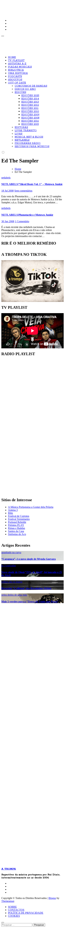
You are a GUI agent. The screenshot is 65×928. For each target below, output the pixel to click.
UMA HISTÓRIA (18, 73)
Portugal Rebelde (17, 522)
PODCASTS (15, 76)
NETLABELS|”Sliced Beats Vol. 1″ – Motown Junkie (31, 184)
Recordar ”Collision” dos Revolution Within (26, 588)
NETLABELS (22, 140)
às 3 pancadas (8, 565)
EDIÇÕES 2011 (29, 108)
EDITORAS (21, 127)
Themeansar (7, 901)
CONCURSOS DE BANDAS (31, 86)
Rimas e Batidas (16, 528)
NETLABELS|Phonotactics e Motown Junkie (27, 214)
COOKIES (14, 915)
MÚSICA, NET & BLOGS (29, 136)
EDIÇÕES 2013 (30, 101)
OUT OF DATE (17, 82)
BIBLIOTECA (16, 70)
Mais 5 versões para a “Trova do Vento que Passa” (29, 601)
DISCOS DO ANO (25, 89)
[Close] (2, 922)
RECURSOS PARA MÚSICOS (32, 146)
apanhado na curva (11, 552)
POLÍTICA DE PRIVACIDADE (25, 912)
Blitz (10, 513)
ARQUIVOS (15, 79)
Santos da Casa (16, 531)
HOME (12, 57)
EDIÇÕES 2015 (30, 124)
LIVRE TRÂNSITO (26, 130)
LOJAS (18, 133)
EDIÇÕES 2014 (30, 98)
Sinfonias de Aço (17, 534)
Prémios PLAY (16, 525)
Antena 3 (13, 510)
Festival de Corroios (18, 516)
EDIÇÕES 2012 (30, 105)
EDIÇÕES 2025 (30, 95)
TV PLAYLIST (16, 60)
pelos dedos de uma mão (14, 594)
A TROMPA (12, 5)
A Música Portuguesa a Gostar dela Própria (30, 507)
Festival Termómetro (19, 519)
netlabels (5, 177)
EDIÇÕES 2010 (30, 111)
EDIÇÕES (20, 92)
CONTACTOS (16, 909)
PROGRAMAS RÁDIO (27, 143)
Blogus (52, 898)
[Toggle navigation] (2, 36)
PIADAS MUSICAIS (20, 66)
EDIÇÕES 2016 (30, 121)
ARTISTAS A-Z (17, 63)
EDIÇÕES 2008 (30, 117)
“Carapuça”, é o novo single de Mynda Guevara (28, 559)
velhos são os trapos (11, 581)
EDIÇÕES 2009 (30, 114)
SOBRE (12, 906)
